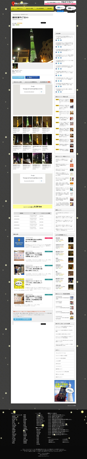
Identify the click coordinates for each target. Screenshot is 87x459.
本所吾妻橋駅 (14, 417)
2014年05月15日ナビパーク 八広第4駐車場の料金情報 (62, 312)
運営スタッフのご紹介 (60, 374)
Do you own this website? (29, 91)
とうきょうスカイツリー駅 (17, 414)
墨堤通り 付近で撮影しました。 (58, 416)
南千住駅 (13, 419)
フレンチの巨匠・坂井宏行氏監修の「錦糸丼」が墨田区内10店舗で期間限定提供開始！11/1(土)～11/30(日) (62, 204)
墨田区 (38, 435)
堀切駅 (24, 422)
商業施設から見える (40, 417)
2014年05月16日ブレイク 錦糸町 (59, 302)
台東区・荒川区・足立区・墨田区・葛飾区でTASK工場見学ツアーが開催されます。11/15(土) (62, 184)
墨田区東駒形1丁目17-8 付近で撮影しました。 (60, 429)
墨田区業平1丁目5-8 (16, 128)
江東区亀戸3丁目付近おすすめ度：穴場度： (59, 240)
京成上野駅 (14, 425)
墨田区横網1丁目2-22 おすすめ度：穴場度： (59, 267)
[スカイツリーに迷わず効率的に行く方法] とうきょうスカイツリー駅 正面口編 (64, 337)
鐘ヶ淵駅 (13, 423)
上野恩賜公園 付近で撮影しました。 (58, 414)
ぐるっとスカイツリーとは (61, 352)
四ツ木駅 (13, 438)
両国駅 (24, 414)
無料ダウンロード (59, 377)
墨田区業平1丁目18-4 (16, 165)
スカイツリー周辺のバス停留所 (61, 355)
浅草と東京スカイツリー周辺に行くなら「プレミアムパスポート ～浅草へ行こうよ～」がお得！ (64, 221)
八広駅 (24, 437)
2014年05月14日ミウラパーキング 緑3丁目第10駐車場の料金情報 (62, 317)
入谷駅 (13, 441)
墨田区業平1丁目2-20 (46, 128)
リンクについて (58, 366)
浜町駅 (24, 431)
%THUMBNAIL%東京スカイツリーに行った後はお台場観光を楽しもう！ (64, 61)
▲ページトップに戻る (72, 405)
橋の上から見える (40, 419)
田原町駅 (25, 442)
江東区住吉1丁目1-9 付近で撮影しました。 (60, 423)
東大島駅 (13, 431)
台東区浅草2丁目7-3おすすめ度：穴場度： (59, 260)
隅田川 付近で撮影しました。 (57, 417)
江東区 (38, 439)
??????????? (16, 216)
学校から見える (39, 423)
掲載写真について (52, 442)
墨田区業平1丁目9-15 (26, 128)
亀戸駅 (24, 420)
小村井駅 (13, 439)
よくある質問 (58, 360)
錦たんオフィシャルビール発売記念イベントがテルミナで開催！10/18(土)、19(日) (62, 179)
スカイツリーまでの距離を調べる (31, 81)
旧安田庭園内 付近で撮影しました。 (58, 420)
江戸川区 (38, 444)
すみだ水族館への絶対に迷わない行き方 (63, 334)
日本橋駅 (13, 426)
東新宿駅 (25, 435)
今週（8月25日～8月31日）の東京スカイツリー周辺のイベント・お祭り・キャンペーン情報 (64, 217)
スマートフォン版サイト (46, 453)
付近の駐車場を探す (45, 81)
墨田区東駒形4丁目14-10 (17, 146)
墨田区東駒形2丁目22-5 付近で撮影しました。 (60, 431)
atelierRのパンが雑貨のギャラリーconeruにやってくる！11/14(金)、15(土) (62, 160)
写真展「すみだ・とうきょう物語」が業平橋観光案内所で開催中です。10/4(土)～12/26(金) (62, 199)
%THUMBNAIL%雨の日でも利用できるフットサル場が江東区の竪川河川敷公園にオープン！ (64, 50)
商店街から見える (40, 422)
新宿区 (38, 442)
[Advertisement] (64, 22)
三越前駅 (25, 428)
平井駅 (13, 437)
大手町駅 (25, 426)
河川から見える (39, 425)
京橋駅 (13, 428)
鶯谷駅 (13, 442)
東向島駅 (25, 419)
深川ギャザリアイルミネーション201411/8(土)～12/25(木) (62, 170)
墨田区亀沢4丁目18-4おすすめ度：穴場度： (60, 253)
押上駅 (13, 422)
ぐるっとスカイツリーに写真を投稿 (62, 371)
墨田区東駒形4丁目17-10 (46, 165)
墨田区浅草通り (45, 146)
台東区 (38, 436)
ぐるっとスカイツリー (16, 14)
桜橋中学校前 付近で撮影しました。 (58, 432)
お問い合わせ (58, 363)
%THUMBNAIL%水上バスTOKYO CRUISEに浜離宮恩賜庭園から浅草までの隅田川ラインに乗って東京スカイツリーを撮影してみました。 (64, 44)
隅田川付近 (39, 429)
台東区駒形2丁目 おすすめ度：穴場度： (60, 273)
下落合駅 (13, 435)
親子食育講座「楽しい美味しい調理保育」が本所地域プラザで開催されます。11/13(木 (62, 194)
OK (41, 91)
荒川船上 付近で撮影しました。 (58, 428)
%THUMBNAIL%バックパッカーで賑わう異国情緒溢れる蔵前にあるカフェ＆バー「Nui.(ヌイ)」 (64, 56)
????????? (16, 222)
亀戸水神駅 (25, 439)
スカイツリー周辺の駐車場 (61, 358)
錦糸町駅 (13, 416)
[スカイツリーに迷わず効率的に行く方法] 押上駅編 (64, 331)
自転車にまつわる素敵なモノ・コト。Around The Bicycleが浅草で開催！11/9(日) (62, 174)
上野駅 (24, 423)
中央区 (38, 441)
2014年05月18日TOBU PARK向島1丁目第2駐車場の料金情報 (62, 297)
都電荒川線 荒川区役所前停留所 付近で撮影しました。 (62, 419)
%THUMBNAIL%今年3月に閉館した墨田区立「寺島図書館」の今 (64, 90)
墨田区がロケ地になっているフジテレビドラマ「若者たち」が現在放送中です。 (64, 230)
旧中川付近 (39, 432)
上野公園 (38, 433)
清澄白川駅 (14, 434)
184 (69, 8)
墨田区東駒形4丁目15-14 (27, 146)
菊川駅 (24, 432)
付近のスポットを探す (18, 81)
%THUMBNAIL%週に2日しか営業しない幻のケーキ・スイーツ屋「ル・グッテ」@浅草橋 (64, 79)
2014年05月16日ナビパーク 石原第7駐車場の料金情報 (62, 307)
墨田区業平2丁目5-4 (36, 128)
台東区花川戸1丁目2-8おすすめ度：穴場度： (60, 246)
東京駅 (24, 425)
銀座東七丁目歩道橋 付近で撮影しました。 (60, 434)
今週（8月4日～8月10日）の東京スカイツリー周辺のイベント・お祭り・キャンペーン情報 (64, 226)
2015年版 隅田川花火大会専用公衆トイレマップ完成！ (64, 213)
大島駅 (24, 438)
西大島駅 (25, 434)
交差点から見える (40, 416)
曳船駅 (13, 420)
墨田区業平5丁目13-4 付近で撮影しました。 (60, 425)
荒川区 (38, 438)
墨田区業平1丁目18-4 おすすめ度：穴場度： (60, 280)
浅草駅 (24, 417)
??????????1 (16, 228)
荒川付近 (38, 430)
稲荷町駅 (25, 441)
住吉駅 (13, 432)
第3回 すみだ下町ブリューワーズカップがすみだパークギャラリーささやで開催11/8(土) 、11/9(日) (62, 189)
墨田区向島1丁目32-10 (26, 165)
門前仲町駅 (25, 429)
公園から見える (39, 414)
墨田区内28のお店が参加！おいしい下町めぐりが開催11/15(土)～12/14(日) (62, 165)
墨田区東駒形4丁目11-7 (37, 165)
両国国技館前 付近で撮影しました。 (58, 422)
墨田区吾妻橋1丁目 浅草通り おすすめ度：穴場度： (60, 287)
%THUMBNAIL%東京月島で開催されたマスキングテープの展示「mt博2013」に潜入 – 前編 (64, 84)
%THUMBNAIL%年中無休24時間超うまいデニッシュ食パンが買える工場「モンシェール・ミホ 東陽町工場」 (64, 37)
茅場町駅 (13, 429)
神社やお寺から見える (41, 420)
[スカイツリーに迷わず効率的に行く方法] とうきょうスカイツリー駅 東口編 (64, 327)
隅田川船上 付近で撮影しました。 (58, 426)
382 (58, 7)
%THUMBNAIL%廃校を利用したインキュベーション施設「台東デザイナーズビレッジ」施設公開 (64, 72)
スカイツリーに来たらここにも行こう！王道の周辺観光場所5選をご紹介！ (64, 345)
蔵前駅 (24, 416)
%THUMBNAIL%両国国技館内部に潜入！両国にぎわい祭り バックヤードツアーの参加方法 (64, 67)
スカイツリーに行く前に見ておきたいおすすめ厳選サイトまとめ (64, 341)
